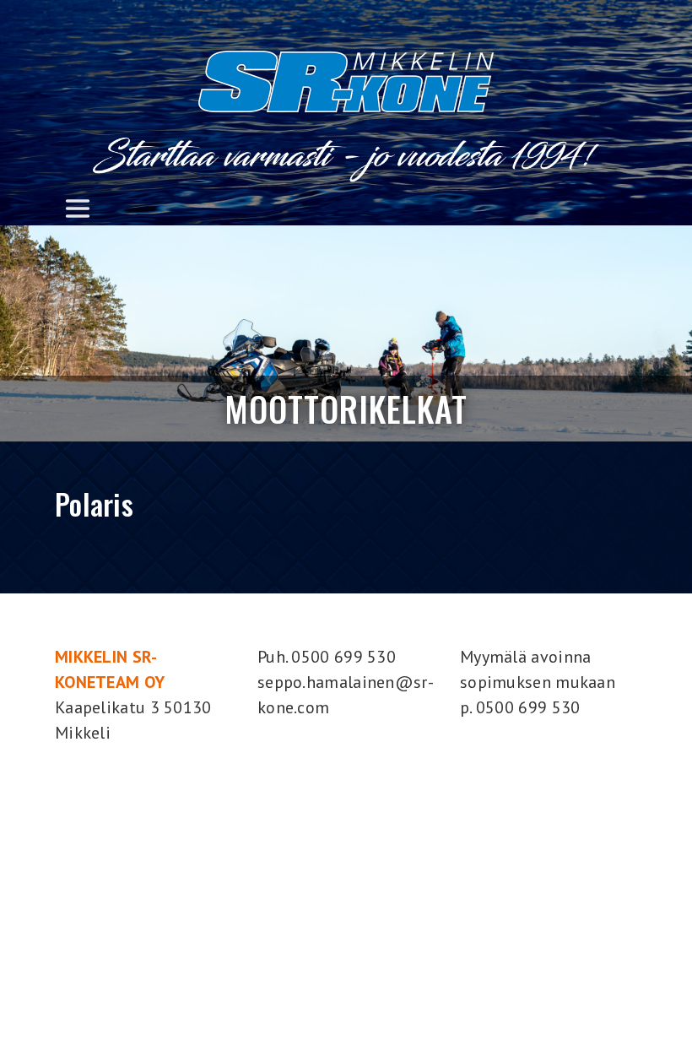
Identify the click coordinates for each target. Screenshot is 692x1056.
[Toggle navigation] (77, 208)
